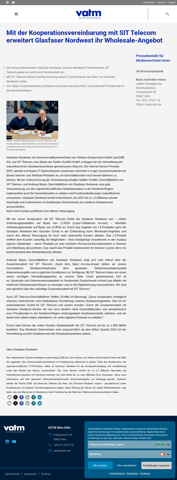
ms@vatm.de (153, 104)
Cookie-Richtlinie (117, 473)
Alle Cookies (100, 465)
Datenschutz (132, 473)
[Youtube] (13, 2)
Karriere (162, 2)
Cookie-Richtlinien (135, 435)
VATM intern (149, 2)
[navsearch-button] (166, 13)
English (172, 2)
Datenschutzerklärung (105, 435)
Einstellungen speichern (156, 465)
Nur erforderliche (127, 465)
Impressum (145, 473)
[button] (16, 14)
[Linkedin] (7, 2)
